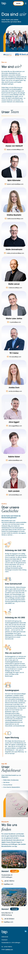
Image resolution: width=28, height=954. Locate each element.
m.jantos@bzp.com (15, 322)
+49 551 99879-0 (9, 881)
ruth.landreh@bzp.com (15, 495)
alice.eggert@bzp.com (15, 426)
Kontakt (18, 3)
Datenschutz (4, 936)
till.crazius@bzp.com (15, 356)
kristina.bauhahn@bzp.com (15, 218)
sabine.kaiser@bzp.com (15, 460)
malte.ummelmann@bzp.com (15, 253)
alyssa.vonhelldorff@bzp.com (15, 149)
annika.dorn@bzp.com (15, 391)
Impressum (4, 939)
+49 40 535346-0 (9, 919)
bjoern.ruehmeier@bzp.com (15, 184)
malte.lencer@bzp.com (15, 287)
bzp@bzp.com (8, 884)
